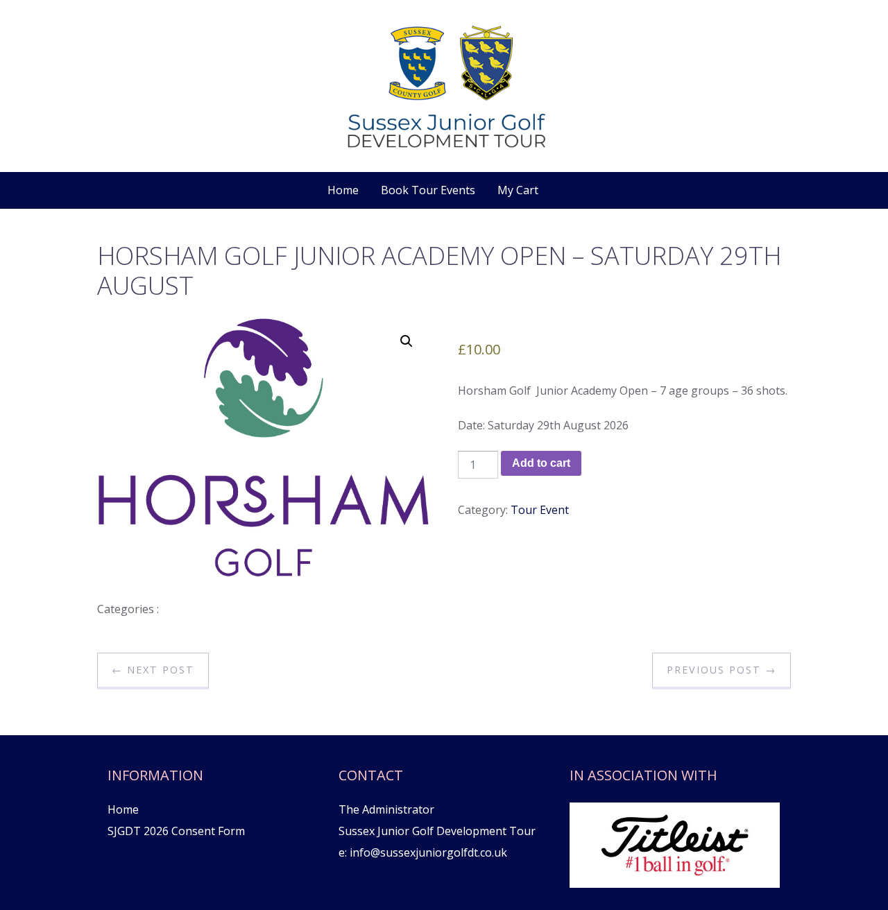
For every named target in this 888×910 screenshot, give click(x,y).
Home (343, 190)
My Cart (517, 190)
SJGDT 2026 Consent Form (176, 831)
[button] (406, 341)
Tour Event (540, 509)
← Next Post (153, 669)
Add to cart (541, 463)
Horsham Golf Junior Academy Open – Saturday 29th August (439, 270)
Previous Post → (721, 669)
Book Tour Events (428, 190)
